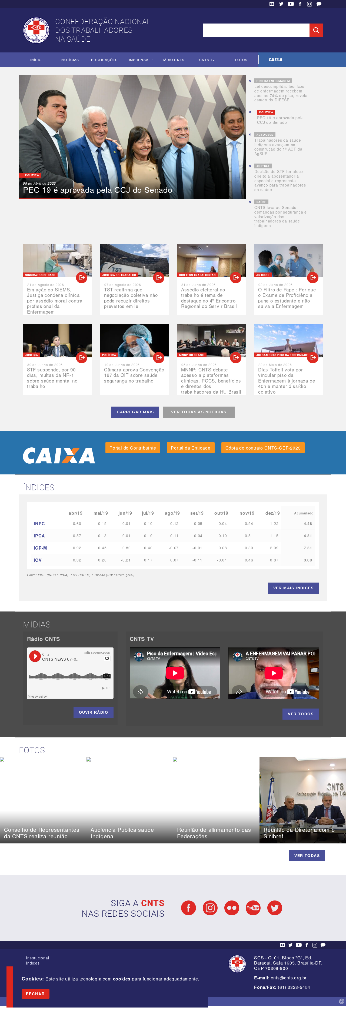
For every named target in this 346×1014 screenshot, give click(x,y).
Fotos (241, 59)
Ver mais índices (293, 588)
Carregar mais (135, 412)
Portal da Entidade (190, 448)
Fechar (35, 993)
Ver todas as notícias (198, 412)
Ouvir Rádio (93, 712)
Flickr (272, 4)
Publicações (104, 59)
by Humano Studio (341, 1001)
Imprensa (138, 59)
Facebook (300, 4)
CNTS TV (207, 59)
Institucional (37, 957)
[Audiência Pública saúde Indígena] (129, 759)
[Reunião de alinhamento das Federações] (216, 759)
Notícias (70, 59)
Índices (33, 963)
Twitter (281, 4)
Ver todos (301, 714)
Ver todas (307, 855)
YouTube (291, 4)
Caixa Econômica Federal (275, 59)
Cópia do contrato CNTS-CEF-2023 (263, 448)
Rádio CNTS (172, 59)
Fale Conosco (319, 4)
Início (36, 59)
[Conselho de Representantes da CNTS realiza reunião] (43, 759)
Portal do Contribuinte (132, 448)
